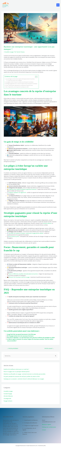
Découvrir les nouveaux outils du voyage (19, 277)
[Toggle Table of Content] (35, 77)
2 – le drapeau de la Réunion (30, 423)
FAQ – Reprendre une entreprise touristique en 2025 (17, 87)
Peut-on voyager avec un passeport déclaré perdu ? (17, 371)
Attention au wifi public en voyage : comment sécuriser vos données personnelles (24, 374)
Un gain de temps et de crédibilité (15, 80)
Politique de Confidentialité (49, 427)
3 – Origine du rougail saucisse (30, 425)
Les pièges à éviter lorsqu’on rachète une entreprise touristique (19, 82)
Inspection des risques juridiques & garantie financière (22, 189)
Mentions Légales (46, 424)
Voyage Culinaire (8, 401)
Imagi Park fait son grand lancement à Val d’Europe (21, 334)
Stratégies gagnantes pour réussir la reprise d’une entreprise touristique (21, 83)
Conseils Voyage (8, 393)
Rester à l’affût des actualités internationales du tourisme (23, 274)
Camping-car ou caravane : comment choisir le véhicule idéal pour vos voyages (24, 379)
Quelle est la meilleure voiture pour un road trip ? (16, 369)
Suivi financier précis (14, 236)
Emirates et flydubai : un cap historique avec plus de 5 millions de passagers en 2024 (31, 337)
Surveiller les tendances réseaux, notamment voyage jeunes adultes (26, 233)
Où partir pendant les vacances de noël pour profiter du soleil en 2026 (22, 376)
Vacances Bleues (47, 223)
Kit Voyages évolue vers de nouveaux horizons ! (20, 336)
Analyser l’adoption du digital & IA (17, 192)
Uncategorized (7, 398)
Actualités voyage (9, 52)
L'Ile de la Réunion (8, 396)
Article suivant (49, 348)
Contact (44, 430)
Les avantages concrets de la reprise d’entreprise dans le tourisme (20, 79)
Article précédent (12, 348)
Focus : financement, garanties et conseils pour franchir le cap (19, 85)
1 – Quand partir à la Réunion (30, 420)
